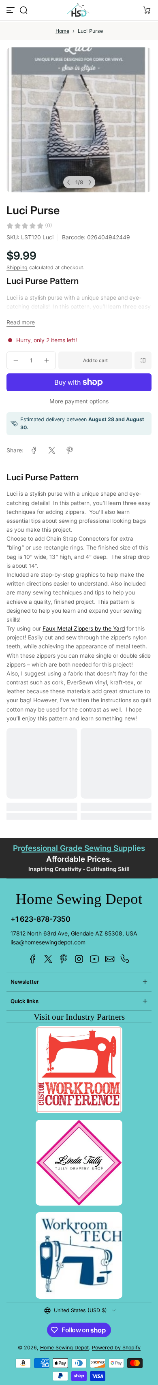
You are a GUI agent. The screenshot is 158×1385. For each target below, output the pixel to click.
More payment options (79, 401)
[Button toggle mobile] (11, 10)
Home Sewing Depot (64, 1348)
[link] (34, 450)
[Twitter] (48, 959)
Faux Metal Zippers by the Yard (84, 628)
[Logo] (79, 10)
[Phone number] (125, 959)
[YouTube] (94, 959)
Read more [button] (20, 322)
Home (62, 31)
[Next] (90, 182)
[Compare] (143, 360)
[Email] (110, 959)
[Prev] (68, 182)
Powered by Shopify (116, 1348)
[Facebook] (33, 959)
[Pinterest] (63, 959)
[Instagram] (79, 959)
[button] (23, 10)
